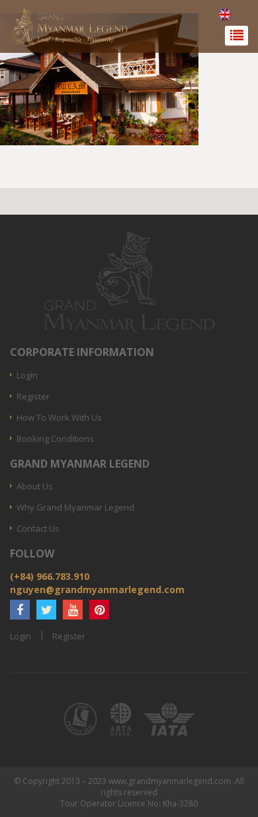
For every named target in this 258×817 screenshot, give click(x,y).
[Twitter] (46, 610)
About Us (35, 486)
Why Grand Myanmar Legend (75, 507)
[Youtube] (73, 610)
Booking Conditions (55, 438)
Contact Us (38, 528)
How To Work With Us (59, 417)
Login (27, 375)
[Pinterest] (99, 610)
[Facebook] (20, 610)
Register (33, 396)
